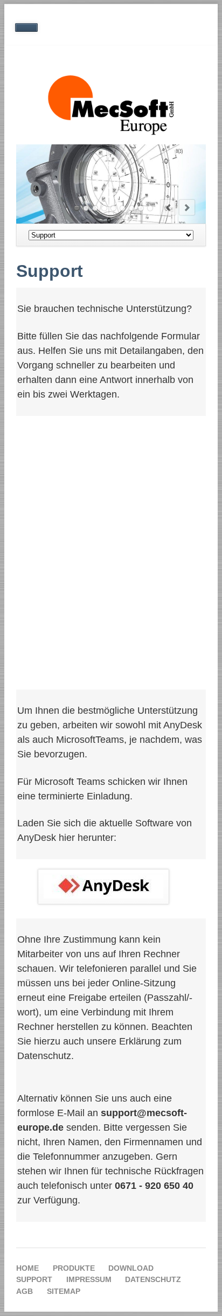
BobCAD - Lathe (95, 208)
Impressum (89, 1279)
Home (27, 1268)
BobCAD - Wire (140, 208)
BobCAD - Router (131, 208)
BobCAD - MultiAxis (122, 208)
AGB (24, 1291)
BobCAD (76, 208)
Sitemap (63, 1291)
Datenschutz (153, 1279)
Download (131, 1268)
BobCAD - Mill (86, 208)
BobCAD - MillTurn (104, 208)
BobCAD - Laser (150, 208)
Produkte (74, 1268)
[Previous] (168, 207)
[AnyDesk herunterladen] (103, 887)
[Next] (187, 207)
